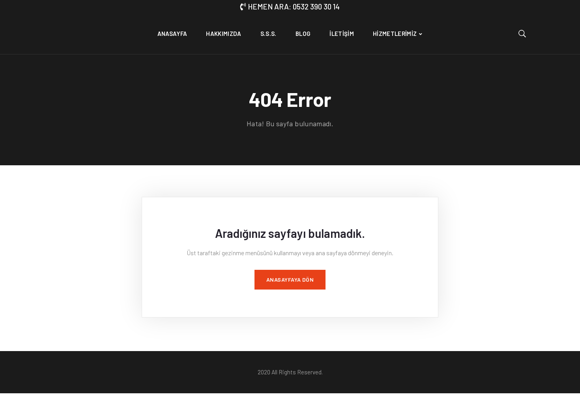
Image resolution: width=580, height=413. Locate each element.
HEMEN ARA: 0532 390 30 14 (294, 6)
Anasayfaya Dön (290, 279)
